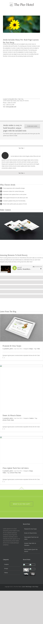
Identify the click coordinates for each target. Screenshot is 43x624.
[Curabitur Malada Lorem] (26, 574)
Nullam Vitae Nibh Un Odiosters (30, 544)
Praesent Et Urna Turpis (12, 346)
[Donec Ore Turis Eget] (26, 565)
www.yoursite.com (11, 107)
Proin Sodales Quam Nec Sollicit (31, 550)
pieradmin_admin (8, 348)
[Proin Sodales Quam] (26, 570)
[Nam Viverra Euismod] (32, 570)
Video (38, 348)
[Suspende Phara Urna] (32, 574)
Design (31, 348)
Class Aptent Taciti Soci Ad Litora (16, 468)
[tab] (21, 148)
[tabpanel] (21, 160)
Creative (31, 418)
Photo (8, 420)
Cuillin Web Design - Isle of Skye (30, 586)
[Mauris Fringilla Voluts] (32, 565)
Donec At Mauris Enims (12, 415)
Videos (12, 420)
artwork (4, 420)
